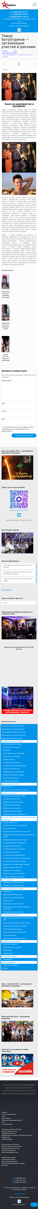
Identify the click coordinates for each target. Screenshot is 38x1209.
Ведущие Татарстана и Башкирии (14, 873)
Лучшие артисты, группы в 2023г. (12, 738)
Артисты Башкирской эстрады (13, 775)
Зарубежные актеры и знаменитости (15, 814)
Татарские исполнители (11, 781)
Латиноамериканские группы (12, 929)
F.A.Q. (3, 1122)
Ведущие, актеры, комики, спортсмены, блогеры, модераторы (18, 818)
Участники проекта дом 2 (11, 852)
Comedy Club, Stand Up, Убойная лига (15, 825)
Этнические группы (9, 935)
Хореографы (7, 950)
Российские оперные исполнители (14, 765)
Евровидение (7, 959)
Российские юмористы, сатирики (14, 849)
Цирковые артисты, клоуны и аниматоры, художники (17, 908)
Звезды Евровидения (9, 956)
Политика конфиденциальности (12, 1120)
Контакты (5, 1165)
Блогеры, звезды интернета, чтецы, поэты (17, 831)
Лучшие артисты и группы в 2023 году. (13, 735)
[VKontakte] (19, 30)
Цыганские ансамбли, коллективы (14, 932)
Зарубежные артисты (8, 793)
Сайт (3, 419)
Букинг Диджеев (7, 1139)
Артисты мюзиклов (9, 828)
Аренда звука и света (9, 1157)
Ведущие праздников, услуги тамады (15, 840)
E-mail (4, 411)
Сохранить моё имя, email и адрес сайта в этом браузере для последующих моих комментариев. (17, 429)
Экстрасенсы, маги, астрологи (13, 912)
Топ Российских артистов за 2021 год (13, 732)
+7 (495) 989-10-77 (20, 1178)
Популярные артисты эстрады (12, 741)
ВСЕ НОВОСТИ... (7, 590)
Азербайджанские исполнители (13, 772)
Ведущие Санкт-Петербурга (12, 870)
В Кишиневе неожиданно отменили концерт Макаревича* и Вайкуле (17, 573)
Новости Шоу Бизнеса (9, 1114)
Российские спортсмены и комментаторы (17, 858)
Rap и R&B (6, 750)
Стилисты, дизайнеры (10, 965)
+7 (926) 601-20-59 (20, 14)
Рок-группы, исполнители (11, 756)
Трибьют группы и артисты (12, 808)
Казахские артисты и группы (12, 744)
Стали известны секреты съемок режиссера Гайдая (17, 579)
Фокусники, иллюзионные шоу (13, 904)
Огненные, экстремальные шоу (13, 897)
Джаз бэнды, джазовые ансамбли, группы (17, 923)
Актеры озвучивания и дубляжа (13, 876)
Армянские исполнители (11, 778)
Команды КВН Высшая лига (12, 846)
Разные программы (8, 962)
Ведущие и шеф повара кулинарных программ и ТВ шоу (18, 836)
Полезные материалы (9, 53)
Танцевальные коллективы (11, 941)
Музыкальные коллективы (10, 915)
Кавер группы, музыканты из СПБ (14, 938)
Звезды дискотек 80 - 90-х (11, 799)
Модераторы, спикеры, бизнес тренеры (16, 864)
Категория (4, 968)
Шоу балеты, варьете (10, 944)
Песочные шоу (8, 900)
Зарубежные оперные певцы (12, 811)
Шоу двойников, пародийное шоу (14, 855)
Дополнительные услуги (9, 1161)
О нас (3, 1116)
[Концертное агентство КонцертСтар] (19, 6)
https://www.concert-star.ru (29, 1084)
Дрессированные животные (12, 894)
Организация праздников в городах (13, 1163)
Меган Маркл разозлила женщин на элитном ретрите (17, 566)
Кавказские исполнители (11, 768)
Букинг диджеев (7, 880)
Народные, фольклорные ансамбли (15, 926)
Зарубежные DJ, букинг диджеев (13, 882)
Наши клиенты (6, 1118)
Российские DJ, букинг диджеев (13, 885)
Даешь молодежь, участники (12, 867)
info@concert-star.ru (19, 17)
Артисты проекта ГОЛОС (10, 784)
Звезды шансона (9, 759)
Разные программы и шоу (10, 1152)
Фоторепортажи (7, 1124)
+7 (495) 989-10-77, (19, 12)
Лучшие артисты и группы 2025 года (13, 729)
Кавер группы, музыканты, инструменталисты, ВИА (18, 919)
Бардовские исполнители (11, 762)
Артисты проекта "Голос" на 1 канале (15, 790)
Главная (4, 50)
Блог (15, 50)
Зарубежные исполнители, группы (14, 796)
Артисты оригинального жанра (12, 889)
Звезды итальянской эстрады (13, 802)
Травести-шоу (8, 953)
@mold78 (30, 520)
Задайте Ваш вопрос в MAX (19, 510)
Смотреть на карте (19, 1193)
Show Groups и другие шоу (11, 805)
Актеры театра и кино (10, 822)
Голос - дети (7, 787)
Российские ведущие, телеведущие (14, 843)
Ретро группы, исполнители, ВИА (14, 753)
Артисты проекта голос (9, 1131)
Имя (3, 403)
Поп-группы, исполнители (11, 747)
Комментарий (6, 380)
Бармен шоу (7, 891)
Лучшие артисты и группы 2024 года (13, 726)
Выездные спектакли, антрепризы (14, 861)
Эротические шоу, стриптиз (12, 947)
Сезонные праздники (8, 1159)
